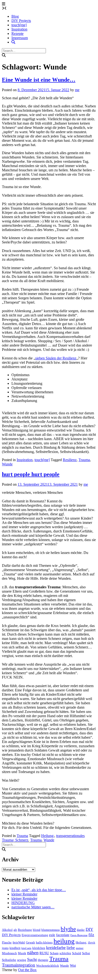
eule (52, 935)
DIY (89, 929)
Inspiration (19, 29)
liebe (71, 947)
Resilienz (70, 460)
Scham (54, 953)
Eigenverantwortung (35, 935)
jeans (5, 948)
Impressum (19, 38)
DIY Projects (21, 21)
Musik (22, 953)
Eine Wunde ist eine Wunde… (38, 80)
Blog (15, 16)
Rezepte (17, 34)
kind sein (26, 948)
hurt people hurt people (30, 474)
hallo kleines (44, 942)
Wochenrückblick (47, 965)
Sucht (32, 959)
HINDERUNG (23, 903)
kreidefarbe (56, 947)
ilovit (91, 942)
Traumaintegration (18, 965)
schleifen (65, 953)
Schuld (76, 953)
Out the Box (27, 970)
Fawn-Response (79, 935)
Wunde (7, 464)
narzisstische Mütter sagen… (32, 907)
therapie (43, 960)
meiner (79, 948)
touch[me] (19, 25)
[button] (3, 4)
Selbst (86, 953)
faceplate (62, 935)
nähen (33, 952)
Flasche (7, 942)
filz (91, 934)
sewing (21, 960)
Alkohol (7, 930)
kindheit (15, 948)
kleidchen (38, 948)
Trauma (84, 460)
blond (36, 930)
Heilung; (47, 836)
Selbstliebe (9, 960)
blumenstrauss (50, 930)
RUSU (44, 953)
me (77, 90)
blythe (68, 928)
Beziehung (25, 930)
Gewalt (30, 942)
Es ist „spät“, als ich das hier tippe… (38, 890)
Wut (73, 965)
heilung (64, 941)
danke (81, 930)
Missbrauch (9, 953)
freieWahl (19, 942)
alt (15, 930)
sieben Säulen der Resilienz (55, 358)
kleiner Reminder (24, 894)
